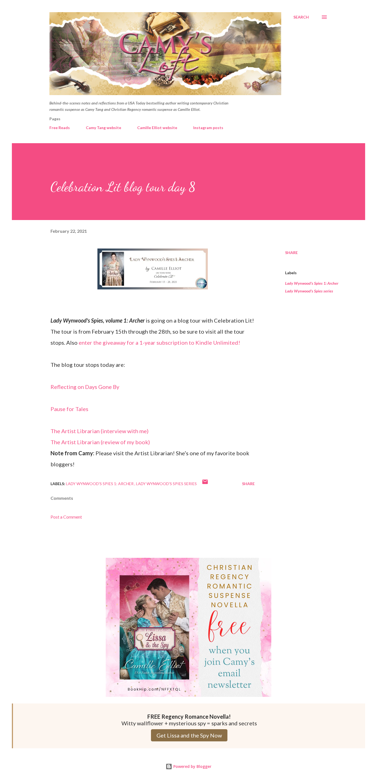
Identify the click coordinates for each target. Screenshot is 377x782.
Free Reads (59, 127)
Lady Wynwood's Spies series (309, 291)
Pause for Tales (69, 409)
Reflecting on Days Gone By (85, 386)
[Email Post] (205, 483)
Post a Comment (66, 516)
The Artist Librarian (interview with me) (99, 431)
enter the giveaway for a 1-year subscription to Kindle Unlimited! (159, 342)
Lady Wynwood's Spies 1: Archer (311, 283)
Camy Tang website (103, 127)
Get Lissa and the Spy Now (189, 735)
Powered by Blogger (191, 766)
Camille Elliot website (157, 127)
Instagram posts (208, 127)
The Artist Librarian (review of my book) (100, 442)
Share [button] (291, 252)
